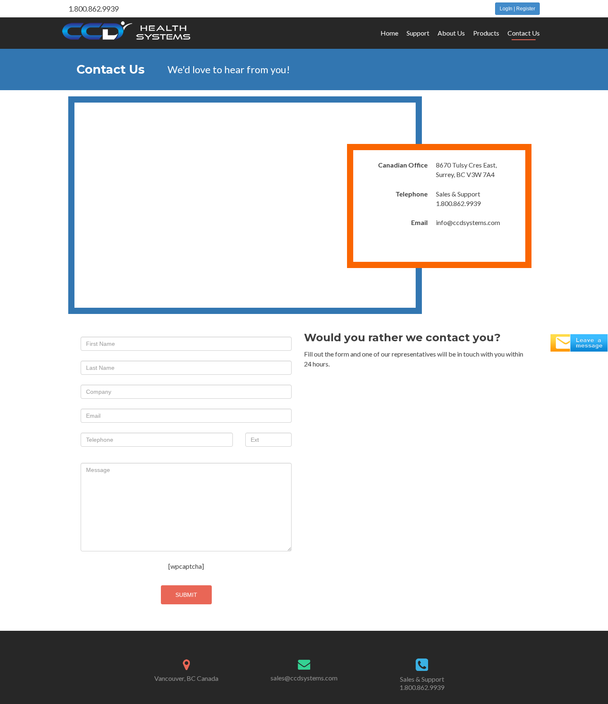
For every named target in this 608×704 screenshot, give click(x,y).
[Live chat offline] (579, 342)
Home (389, 33)
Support (418, 33)
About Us (451, 33)
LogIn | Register (517, 9)
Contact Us (523, 33)
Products (486, 33)
